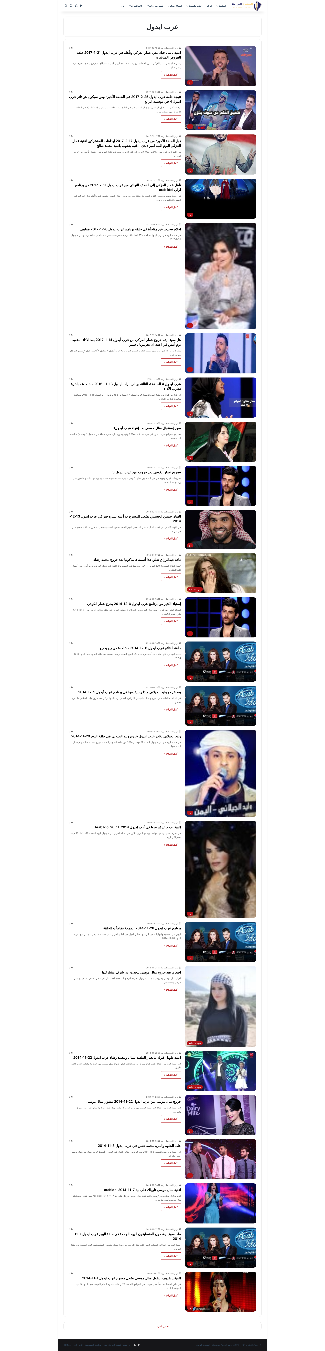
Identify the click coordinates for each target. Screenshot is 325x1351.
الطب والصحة (195, 5)
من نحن (127, 1345)
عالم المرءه (136, 5)
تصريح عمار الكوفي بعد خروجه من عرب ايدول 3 (146, 472)
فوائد (209, 5)
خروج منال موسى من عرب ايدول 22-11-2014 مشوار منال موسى (133, 1102)
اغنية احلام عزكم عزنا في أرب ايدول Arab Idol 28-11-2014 (138, 827)
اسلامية (222, 5)
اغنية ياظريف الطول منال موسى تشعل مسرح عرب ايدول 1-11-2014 (131, 1278)
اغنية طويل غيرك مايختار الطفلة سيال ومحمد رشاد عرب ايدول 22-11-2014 (127, 1058)
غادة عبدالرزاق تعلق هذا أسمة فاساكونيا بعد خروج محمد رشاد (137, 560)
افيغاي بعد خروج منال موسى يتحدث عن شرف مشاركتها (141, 972)
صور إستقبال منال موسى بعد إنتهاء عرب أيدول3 (147, 428)
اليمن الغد (78, 1345)
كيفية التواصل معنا (112, 1345)
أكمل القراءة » (171, 74)
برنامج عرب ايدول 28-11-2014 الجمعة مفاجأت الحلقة (142, 928)
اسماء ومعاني (175, 5)
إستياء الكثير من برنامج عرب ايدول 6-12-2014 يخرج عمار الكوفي (134, 604)
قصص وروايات (156, 5)
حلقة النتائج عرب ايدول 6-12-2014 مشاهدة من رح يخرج (140, 648)
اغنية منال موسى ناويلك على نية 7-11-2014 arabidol (142, 1190)
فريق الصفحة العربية (169, 48)
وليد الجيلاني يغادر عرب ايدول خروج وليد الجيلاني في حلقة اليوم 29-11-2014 (126, 736)
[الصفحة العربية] (247, 6)
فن (123, 5)
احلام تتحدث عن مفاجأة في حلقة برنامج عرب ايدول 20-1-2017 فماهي (130, 229)
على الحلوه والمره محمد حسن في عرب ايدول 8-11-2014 (139, 1146)
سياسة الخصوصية (93, 1345)
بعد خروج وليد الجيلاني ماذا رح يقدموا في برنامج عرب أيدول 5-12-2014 (129, 692)
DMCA (67, 1345)
